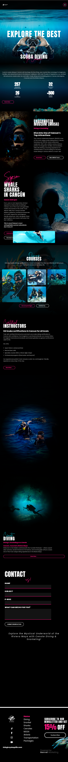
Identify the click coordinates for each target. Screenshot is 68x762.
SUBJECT (9, 591)
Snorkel (27, 722)
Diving (27, 719)
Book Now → (7, 102)
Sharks (27, 726)
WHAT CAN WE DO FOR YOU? (17, 607)
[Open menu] (65, 5)
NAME (7, 583)
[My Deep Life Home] (5, 5)
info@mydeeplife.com (11, 747)
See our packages (27, 306)
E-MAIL (8, 599)
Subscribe (55, 735)
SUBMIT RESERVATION (14, 624)
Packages (29, 741)
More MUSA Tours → (55, 157)
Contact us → (43, 306)
